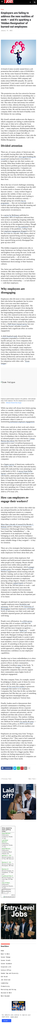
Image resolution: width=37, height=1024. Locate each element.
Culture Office (6, 970)
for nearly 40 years (27, 721)
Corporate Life (6, 967)
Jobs (12, 895)
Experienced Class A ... (8, 876)
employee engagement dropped (15, 231)
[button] (2, 1)
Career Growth (5, 960)
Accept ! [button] (6, 1020)
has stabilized (23, 226)
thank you (23, 630)
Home (2, 9)
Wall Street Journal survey (17, 324)
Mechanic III (5, 869)
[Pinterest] (22, 768)
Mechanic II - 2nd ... (7, 855)
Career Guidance (6, 963)
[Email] (25, 768)
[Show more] (29, 768)
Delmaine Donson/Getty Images (13, 402)
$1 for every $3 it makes (16, 686)
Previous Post (6, 779)
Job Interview (5, 980)
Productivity (5, 986)
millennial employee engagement (22, 422)
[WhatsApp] (18, 768)
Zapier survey (9, 464)
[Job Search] (9, 896)
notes (19, 665)
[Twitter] (14, 768)
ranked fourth (18, 583)
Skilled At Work (6, 993)
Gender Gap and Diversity (9, 973)
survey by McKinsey (11, 215)
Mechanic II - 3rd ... (7, 862)
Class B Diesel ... (6, 883)
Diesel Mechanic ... (7, 833)
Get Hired (4, 976)
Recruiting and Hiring (8, 989)
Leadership (4, 983)
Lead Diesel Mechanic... (5, 841)
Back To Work (5, 954)
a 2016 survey (26, 621)
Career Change (5, 957)
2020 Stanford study (9, 336)
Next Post (32, 779)
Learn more (14, 1017)
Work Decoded (5, 996)
